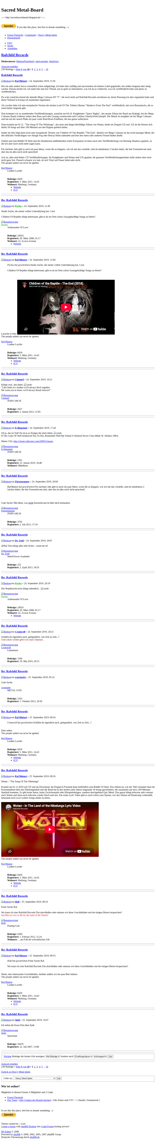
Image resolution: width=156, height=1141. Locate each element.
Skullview (54, 61)
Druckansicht (13, 38)
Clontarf (19, 379)
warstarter (20, 677)
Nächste (7, 1056)
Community (30, 35)
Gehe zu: (8, 1078)
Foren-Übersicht (15, 35)
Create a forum (8, 1126)
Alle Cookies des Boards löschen (35, 1100)
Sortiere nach (67, 1056)
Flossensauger (22, 481)
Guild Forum (47, 1126)
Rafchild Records (14, 55)
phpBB (16, 1134)
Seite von (23, 69)
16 (47, 69)
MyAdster (6, 1131)
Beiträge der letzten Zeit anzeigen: (28, 1056)
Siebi (17, 1020)
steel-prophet (41, 61)
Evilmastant (21, 428)
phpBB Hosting (28, 1126)
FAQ (9, 43)
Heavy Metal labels (47, 35)
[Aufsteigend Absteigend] (103, 1056)
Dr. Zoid (19, 540)
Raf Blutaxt (21, 81)
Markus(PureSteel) (25, 61)
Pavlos (18, 206)
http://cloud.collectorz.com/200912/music (33, 441)
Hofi (17, 901)
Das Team (12, 1100)
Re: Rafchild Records (14, 200)
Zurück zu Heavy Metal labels (15, 1072)
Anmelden (12, 48)
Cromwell (20, 631)
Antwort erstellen (9, 66)
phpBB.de (35, 1137)
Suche (10, 45)
